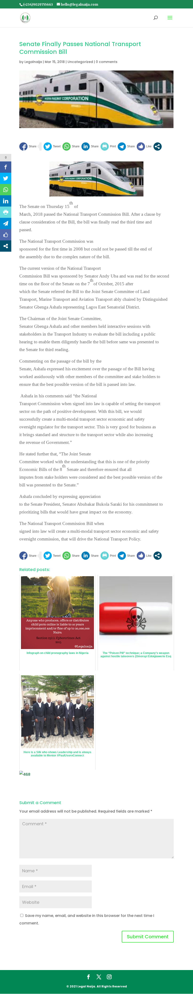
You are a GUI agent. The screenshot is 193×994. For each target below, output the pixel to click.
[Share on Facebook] (27, 146)
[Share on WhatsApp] (71, 146)
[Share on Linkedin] (90, 146)
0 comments (106, 61)
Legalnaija (33, 61)
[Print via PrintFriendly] (108, 146)
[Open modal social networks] (157, 146)
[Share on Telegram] (126, 146)
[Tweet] (52, 146)
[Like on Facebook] (144, 146)
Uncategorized (80, 61)
